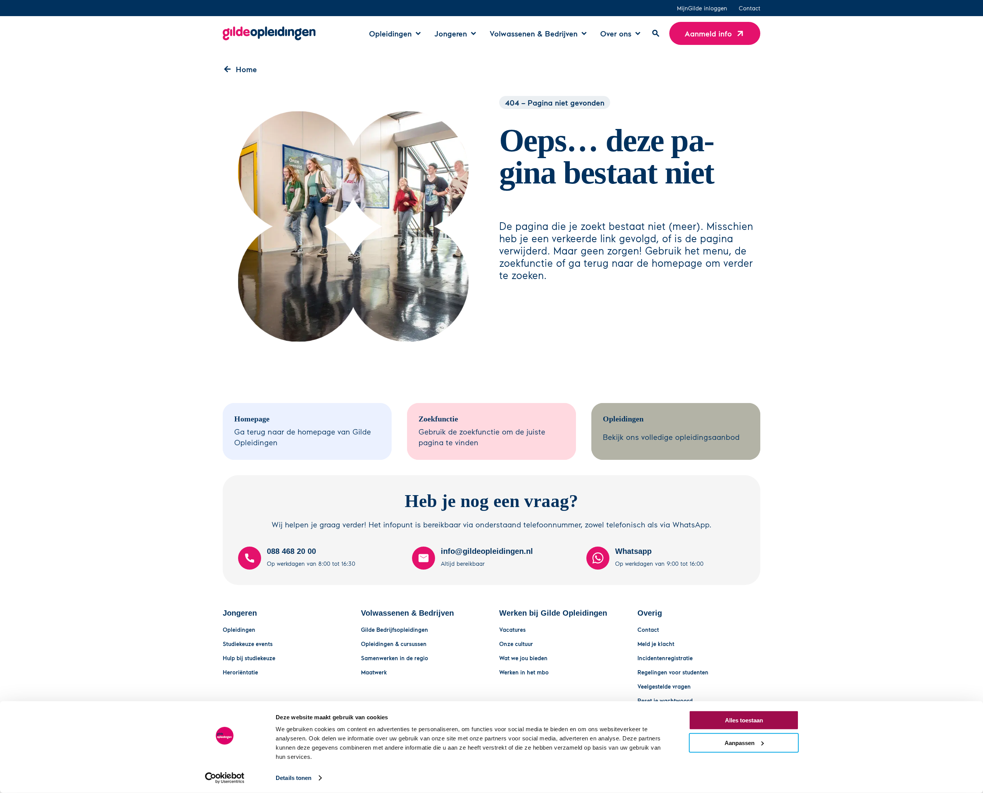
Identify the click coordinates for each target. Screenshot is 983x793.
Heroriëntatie (240, 672)
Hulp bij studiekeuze (249, 657)
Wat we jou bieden (523, 657)
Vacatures (512, 629)
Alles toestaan (744, 720)
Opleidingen (239, 629)
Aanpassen (740, 742)
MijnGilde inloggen (702, 8)
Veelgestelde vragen (664, 686)
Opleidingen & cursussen (394, 643)
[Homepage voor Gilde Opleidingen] (269, 33)
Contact (749, 8)
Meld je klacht (655, 643)
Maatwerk (374, 672)
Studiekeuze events (248, 643)
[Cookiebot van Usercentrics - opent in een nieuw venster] (224, 778)
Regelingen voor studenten (672, 672)
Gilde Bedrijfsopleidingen (394, 629)
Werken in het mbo (524, 672)
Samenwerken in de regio (394, 657)
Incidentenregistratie (665, 657)
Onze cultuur (516, 643)
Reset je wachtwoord (665, 700)
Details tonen (293, 778)
